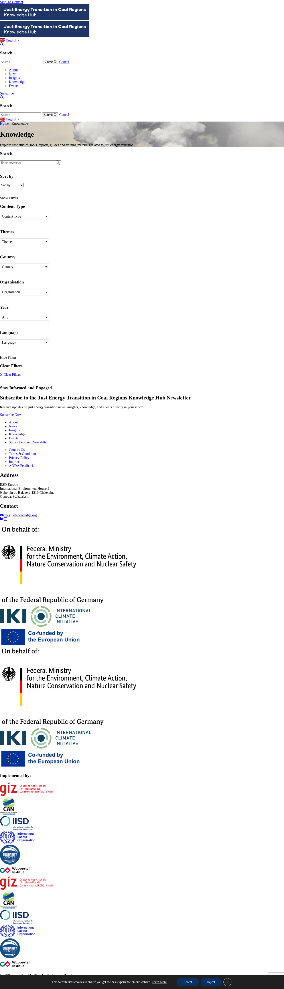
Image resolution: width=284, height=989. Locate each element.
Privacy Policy (19, 458)
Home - (6, 123)
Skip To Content (11, 2)
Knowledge (17, 82)
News (13, 74)
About (13, 70)
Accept (187, 982)
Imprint (14, 462)
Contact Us (17, 450)
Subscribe (7, 93)
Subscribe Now (11, 415)
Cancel (64, 62)
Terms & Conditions (23, 454)
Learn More (159, 982)
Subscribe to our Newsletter (28, 442)
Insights (14, 78)
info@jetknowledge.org (20, 515)
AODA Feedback (21, 466)
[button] (24, 216)
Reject (211, 982)
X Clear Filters (10, 374)
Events (13, 86)
